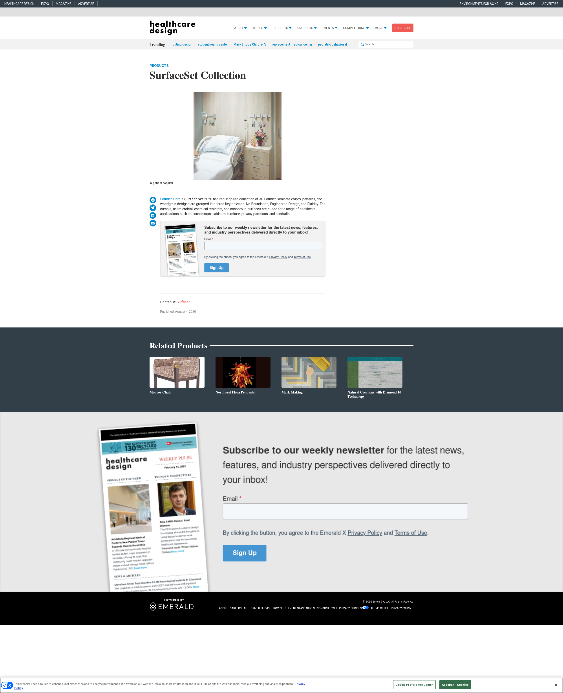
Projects (280, 28)
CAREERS (235, 608)
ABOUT (223, 608)
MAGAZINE (63, 3)
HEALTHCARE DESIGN (19, 3)
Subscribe (403, 28)
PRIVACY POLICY (401, 608)
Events (328, 28)
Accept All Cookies (455, 684)
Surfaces (183, 302)
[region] (281, 685)
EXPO (45, 3)
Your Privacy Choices (346, 608)
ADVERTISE (86, 3)
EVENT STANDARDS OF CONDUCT (308, 608)
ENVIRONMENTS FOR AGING (479, 3)
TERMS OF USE (380, 608)
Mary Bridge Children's (250, 44)
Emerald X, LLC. (382, 601)
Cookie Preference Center (414, 684)
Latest (238, 28)
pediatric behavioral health (337, 44)
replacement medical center (292, 44)
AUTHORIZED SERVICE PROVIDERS (265, 608)
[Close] (556, 685)
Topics (257, 28)
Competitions (354, 28)
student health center (213, 44)
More (379, 28)
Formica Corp (170, 199)
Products (305, 28)
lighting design (181, 44)
